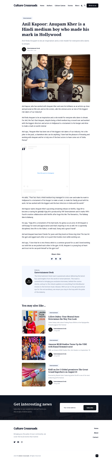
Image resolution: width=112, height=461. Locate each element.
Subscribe (90, 408)
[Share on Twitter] (52, 259)
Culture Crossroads (25, 5)
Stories (70, 6)
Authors (49, 6)
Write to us (92, 5)
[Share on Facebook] (56, 259)
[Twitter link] (15, 442)
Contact (95, 437)
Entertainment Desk (33, 48)
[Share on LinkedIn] (60, 259)
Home (42, 6)
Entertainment (27, 18)
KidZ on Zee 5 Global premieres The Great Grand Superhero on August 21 (68, 370)
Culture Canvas (60, 6)
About (96, 433)
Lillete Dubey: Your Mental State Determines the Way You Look (63, 317)
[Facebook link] (18, 442)
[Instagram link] (22, 442)
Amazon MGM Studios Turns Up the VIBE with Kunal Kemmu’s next (67, 345)
